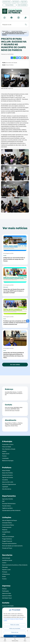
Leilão (3, 534)
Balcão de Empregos (7, 460)
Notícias (4, 588)
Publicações (5, 591)
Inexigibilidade (6, 532)
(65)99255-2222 (15, 409)
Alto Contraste (16, 1)
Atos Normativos (6, 489)
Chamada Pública (7, 522)
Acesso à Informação (8, 605)
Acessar (17, 410)
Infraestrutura (6, 574)
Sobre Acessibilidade (22, 4)
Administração (6, 558)
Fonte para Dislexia (9, 4)
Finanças (4, 572)
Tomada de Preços (7, 548)
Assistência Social (7, 560)
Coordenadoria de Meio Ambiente (11, 510)
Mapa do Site (24, 1)
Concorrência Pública (8, 525)
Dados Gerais (5, 453)
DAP (3, 501)
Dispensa (4, 529)
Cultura (4, 562)
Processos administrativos (9, 543)
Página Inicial (5, 31)
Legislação (5, 486)
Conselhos (5, 479)
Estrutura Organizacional (9, 484)
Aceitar (14, 636)
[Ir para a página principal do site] (15, 12)
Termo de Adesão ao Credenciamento (12, 545)
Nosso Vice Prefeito (7, 473)
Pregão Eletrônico (7, 539)
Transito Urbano (6, 506)
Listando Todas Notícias (16, 31)
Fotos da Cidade (6, 446)
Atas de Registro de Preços (9, 520)
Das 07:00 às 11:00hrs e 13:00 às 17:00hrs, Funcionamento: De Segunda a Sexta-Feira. (13, 424)
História (4, 451)
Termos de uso (14, 632)
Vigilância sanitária (7, 508)
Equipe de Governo (7, 475)
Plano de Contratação (8, 536)
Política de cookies (14, 624)
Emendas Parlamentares (9, 503)
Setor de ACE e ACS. (7, 482)
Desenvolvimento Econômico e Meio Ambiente (14, 565)
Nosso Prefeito (6, 470)
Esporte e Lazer (6, 569)
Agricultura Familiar (7, 499)
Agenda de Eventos (7, 477)
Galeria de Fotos (6, 593)
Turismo (4, 456)
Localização (5, 458)
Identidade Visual (7, 598)
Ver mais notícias (15, 364)
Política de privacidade (14, 628)
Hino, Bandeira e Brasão (8, 449)
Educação (5, 567)
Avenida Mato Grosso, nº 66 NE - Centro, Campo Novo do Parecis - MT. (14, 393)
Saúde (4, 576)
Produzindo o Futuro (7, 444)
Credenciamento (6, 527)
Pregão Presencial (7, 541)
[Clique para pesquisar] (26, 24)
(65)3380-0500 (18, 407)
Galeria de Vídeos (7, 595)
